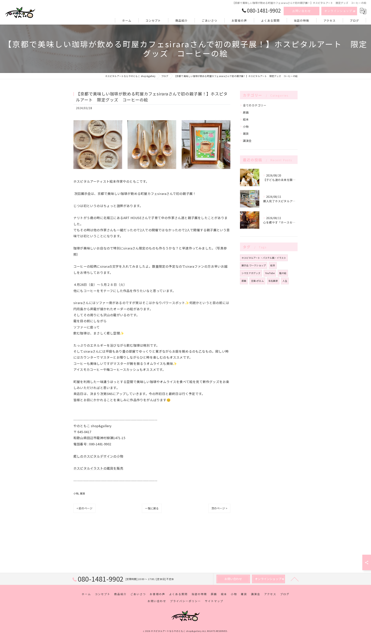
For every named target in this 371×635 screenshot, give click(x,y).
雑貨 (82, 493)
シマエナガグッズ (251, 273)
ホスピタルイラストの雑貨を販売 (98, 468)
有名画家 (273, 280)
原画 (246, 112)
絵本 (246, 119)
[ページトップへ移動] (295, 579)
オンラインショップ (338, 10)
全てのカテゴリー (254, 105)
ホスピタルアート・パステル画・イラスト (264, 257)
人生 (285, 280)
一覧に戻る (152, 508)
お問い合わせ (301, 10)
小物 (75, 493)
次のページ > (219, 508)
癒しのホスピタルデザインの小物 (98, 456)
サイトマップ (214, 601)
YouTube (270, 273)
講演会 (247, 141)
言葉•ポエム (257, 280)
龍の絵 (282, 273)
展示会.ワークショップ (254, 265)
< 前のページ (84, 508)
